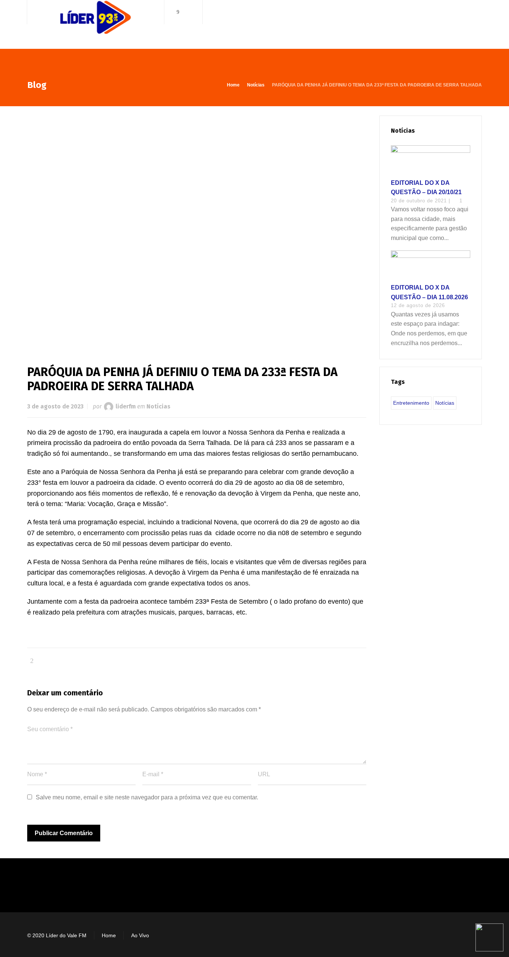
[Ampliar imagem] (196, 228)
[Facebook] (178, 12)
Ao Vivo (140, 935)
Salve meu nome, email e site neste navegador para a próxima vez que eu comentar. (147, 797)
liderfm (126, 406)
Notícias (158, 406)
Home (109, 935)
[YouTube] (188, 12)
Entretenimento (411, 403)
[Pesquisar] (477, 12)
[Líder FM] (95, 25)
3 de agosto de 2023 (55, 406)
